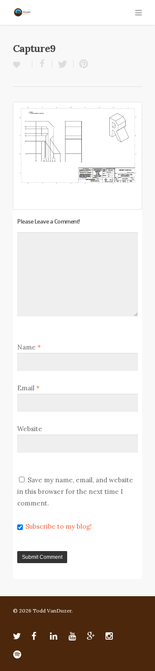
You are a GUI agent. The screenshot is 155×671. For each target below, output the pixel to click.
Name (29, 347)
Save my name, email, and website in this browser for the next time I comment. (75, 491)
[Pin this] (82, 64)
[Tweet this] (63, 64)
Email (28, 388)
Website (29, 429)
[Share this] (42, 64)
